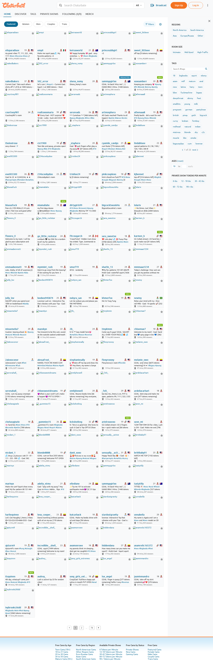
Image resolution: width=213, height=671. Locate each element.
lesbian (185, 121)
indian (198, 127)
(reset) (180, 161)
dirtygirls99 (76, 205)
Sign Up (179, 5)
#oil (123, 149)
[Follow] (33, 33)
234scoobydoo (45, 174)
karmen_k (139, 236)
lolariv (137, 205)
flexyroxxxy (108, 359)
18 (174, 75)
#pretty (155, 87)
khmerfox (107, 298)
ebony (204, 75)
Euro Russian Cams (84, 654)
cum (190, 143)
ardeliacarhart (141, 391)
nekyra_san (76, 298)
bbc (185, 138)
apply (190, 166)
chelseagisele (12, 421)
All (137, 5)
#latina (56, 365)
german (188, 109)
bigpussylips (178, 143)
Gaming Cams (132, 654)
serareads (75, 112)
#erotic (124, 118)
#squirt (50, 84)
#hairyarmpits (11, 180)
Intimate (177, 52)
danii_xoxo (75, 452)
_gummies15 (44, 421)
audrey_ (41, 576)
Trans (64, 24)
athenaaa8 (139, 112)
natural (188, 127)
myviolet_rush (45, 267)
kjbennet (139, 174)
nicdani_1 (10, 452)
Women (25, 24)
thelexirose (11, 143)
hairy (192, 87)
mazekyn (42, 329)
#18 (135, 118)
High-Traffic (202, 52)
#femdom (21, 180)
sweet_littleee (142, 50)
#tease (81, 335)
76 (92, 628)
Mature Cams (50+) (63, 659)
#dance (118, 118)
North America (179, 30)
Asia (175, 36)
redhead (177, 127)
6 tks (175, 181)
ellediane (75, 483)
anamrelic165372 (143, 545)
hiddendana (108, 545)
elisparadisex (12, 50)
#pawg (72, 118)
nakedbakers (12, 81)
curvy (175, 121)
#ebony (119, 149)
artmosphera (108, 112)
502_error (42, 81)
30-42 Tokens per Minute (111, 654)
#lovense (19, 56)
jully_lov (9, 298)
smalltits (176, 104)
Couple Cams (153, 657)
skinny (190, 98)
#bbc (92, 118)
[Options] (160, 24)
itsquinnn (10, 576)
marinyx (9, 483)
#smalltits (29, 180)
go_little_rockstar (47, 236)
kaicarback (75, 514)
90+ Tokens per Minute (110, 659)
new (175, 87)
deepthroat (178, 98)
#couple (105, 180)
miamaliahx (43, 205)
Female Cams (153, 652)
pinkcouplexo (109, 174)
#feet (24, 363)
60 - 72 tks (177, 187)
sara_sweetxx (109, 236)
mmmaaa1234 (141, 267)
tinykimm (107, 329)
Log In (196, 5)
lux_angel (107, 576)
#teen (12, 56)
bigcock (203, 115)
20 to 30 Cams (61, 654)
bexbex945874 (45, 298)
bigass (199, 93)
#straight (28, 549)
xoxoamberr (140, 81)
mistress (176, 132)
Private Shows (132, 649)
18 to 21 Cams (61, 652)
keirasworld (76, 50)
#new (25, 56)
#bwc (7, 551)
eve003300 (11, 174)
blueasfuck (11, 205)
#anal (46, 427)
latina (183, 87)
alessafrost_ (43, 359)
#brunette (9, 427)
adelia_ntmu (44, 483)
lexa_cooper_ (44, 514)
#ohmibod (41, 365)
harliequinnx (12, 514)
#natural (8, 335)
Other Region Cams (85, 652)
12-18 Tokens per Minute (111, 652)
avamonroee (76, 545)
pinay (185, 115)
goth (194, 115)
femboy (195, 121)
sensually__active (111, 452)
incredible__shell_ (47, 545)
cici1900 (41, 143)
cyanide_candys (110, 143)
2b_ (72, 329)
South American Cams (86, 659)
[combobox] (95, 5)
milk (196, 104)
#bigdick (157, 177)
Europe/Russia (187, 36)
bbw (175, 93)
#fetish (157, 487)
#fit (135, 87)
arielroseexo (108, 421)
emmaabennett (13, 267)
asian (175, 81)
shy (196, 132)
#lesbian (111, 149)
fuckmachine (186, 93)
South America (197, 30)
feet (199, 98)
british (176, 115)
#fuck (18, 365)
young (187, 104)
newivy (138, 298)
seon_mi (138, 421)
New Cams (130, 652)
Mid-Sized (189, 52)
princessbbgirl (109, 50)
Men (38, 24)
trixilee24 (75, 174)
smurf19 (74, 267)
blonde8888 (43, 452)
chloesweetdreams (47, 391)
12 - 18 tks (186, 181)
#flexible (121, 363)
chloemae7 (140, 329)
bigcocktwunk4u (111, 205)
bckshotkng (76, 421)
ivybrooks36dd (13, 607)
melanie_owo (141, 359)
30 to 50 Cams (61, 657)
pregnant (177, 109)
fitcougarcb (76, 236)
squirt (194, 75)
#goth (61, 365)
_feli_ (105, 391)
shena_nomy (76, 81)
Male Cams (152, 654)
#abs (26, 273)
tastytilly (139, 483)
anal (201, 81)
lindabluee (139, 143)
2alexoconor (11, 359)
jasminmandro (141, 576)
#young (158, 84)
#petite (111, 118)
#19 (28, 582)
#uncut (13, 551)
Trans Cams (153, 659)
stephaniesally (77, 359)
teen (200, 87)
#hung (21, 549)
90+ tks (189, 187)
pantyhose (201, 109)
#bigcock (112, 180)
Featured (11, 24)
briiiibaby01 (140, 452)
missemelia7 (11, 329)
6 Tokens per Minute (109, 649)
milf (183, 81)
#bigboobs (93, 56)
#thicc (87, 118)
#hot (21, 611)
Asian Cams (81, 657)
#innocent (83, 208)
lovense (199, 143)
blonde (187, 132)
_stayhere (75, 143)
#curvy (125, 458)
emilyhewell (76, 391)
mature (192, 81)
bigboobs (183, 75)
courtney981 (12, 112)
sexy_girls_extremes (79, 576)
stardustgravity (110, 514)
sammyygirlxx (109, 81)
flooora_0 (10, 236)
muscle (176, 138)
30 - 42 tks (199, 181)
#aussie (23, 335)
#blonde (141, 87)
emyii (40, 50)
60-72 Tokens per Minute (111, 657)
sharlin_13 (107, 267)
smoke (193, 138)
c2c (203, 132)
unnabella (139, 514)
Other (200, 36)
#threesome (10, 365)
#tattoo (49, 365)
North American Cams (86, 649)
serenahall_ (11, 391)
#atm (16, 611)
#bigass (151, 365)
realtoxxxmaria (45, 112)
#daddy (26, 304)
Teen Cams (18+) (62, 649)
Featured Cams (154, 649)
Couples (51, 24)
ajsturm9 (10, 545)
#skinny (148, 87)
